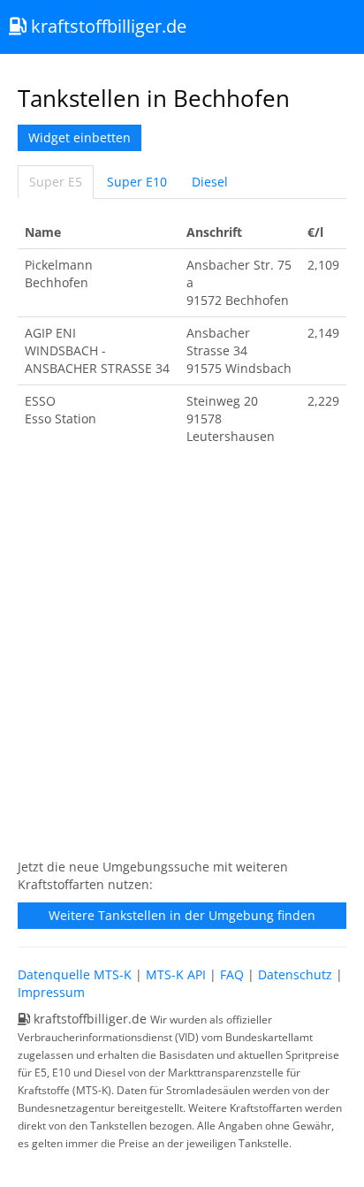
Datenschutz (295, 974)
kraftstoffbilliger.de (106, 26)
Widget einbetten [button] (79, 137)
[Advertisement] (182, 661)
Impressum (51, 992)
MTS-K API (176, 974)
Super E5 (55, 181)
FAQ (232, 974)
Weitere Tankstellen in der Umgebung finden (182, 915)
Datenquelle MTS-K (75, 974)
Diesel (210, 181)
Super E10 (137, 181)
